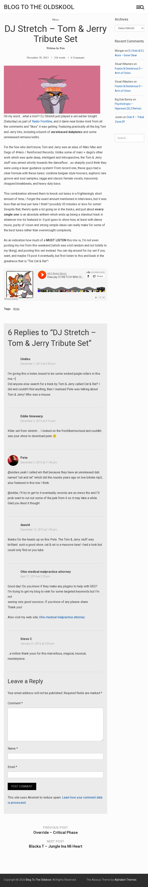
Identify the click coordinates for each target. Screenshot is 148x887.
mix (17, 308)
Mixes (55, 19)
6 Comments (77, 57)
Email (12, 767)
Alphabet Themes (125, 879)
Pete (62, 48)
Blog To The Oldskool (39, 7)
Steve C (26, 639)
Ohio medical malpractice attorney (45, 572)
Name (13, 748)
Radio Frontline (42, 121)
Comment (15, 703)
